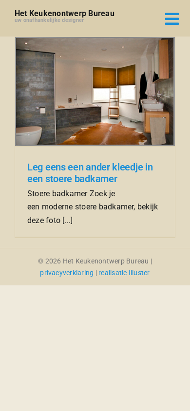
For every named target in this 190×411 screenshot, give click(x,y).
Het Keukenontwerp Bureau (64, 13)
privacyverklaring (67, 273)
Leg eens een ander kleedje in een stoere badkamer (89, 173)
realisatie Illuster (124, 273)
